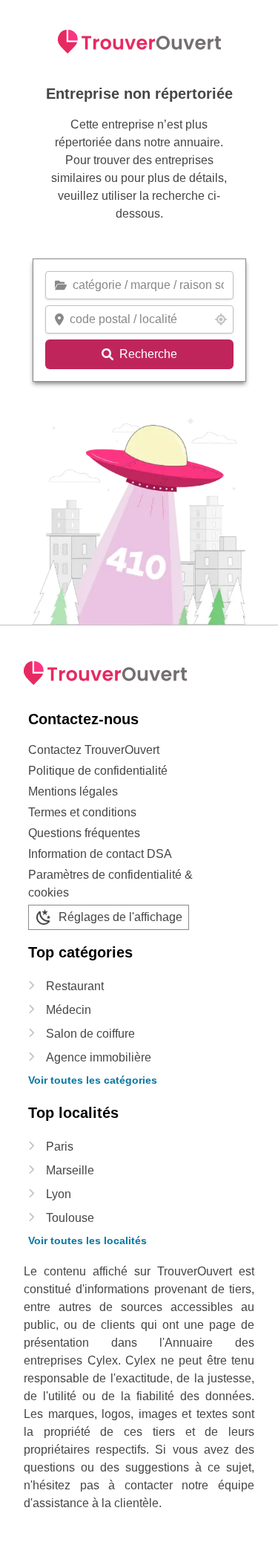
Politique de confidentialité (98, 770)
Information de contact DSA (100, 854)
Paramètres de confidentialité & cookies (110, 883)
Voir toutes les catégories (92, 1080)
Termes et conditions (82, 812)
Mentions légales (73, 791)
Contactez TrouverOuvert (93, 750)
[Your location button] (221, 319)
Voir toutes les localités (87, 1240)
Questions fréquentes (84, 833)
